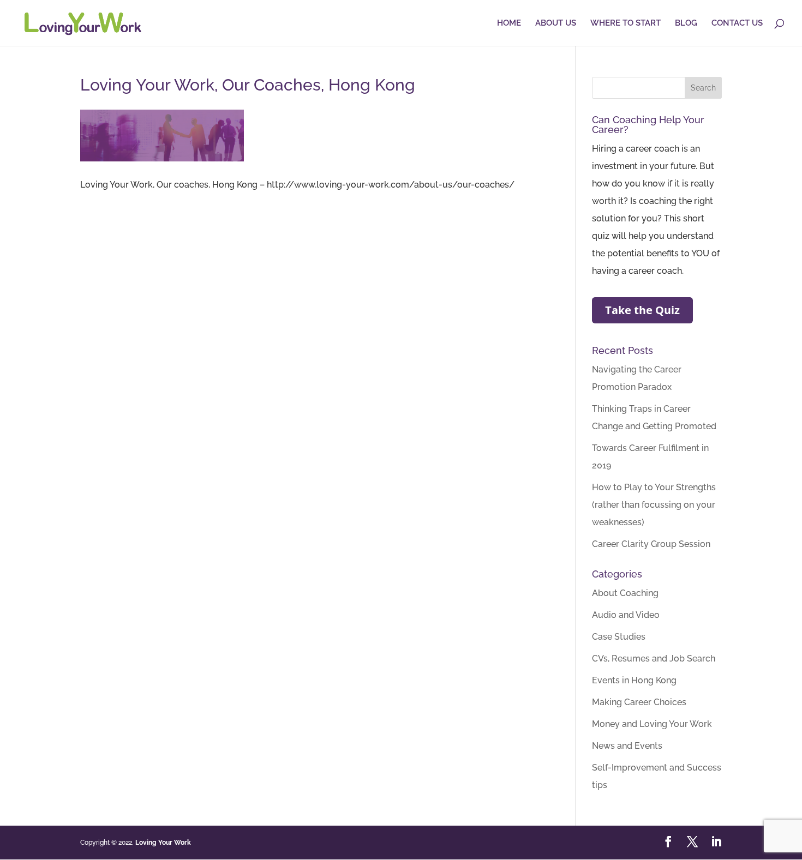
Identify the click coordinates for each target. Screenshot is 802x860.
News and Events (627, 746)
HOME (509, 23)
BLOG (686, 23)
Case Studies (618, 637)
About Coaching (625, 593)
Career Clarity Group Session (651, 544)
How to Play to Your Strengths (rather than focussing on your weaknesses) (654, 504)
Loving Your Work (163, 842)
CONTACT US (737, 23)
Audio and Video (626, 615)
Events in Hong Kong (634, 680)
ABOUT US (555, 23)
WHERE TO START (625, 23)
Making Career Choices (639, 702)
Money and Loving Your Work (652, 724)
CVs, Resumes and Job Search (653, 658)
